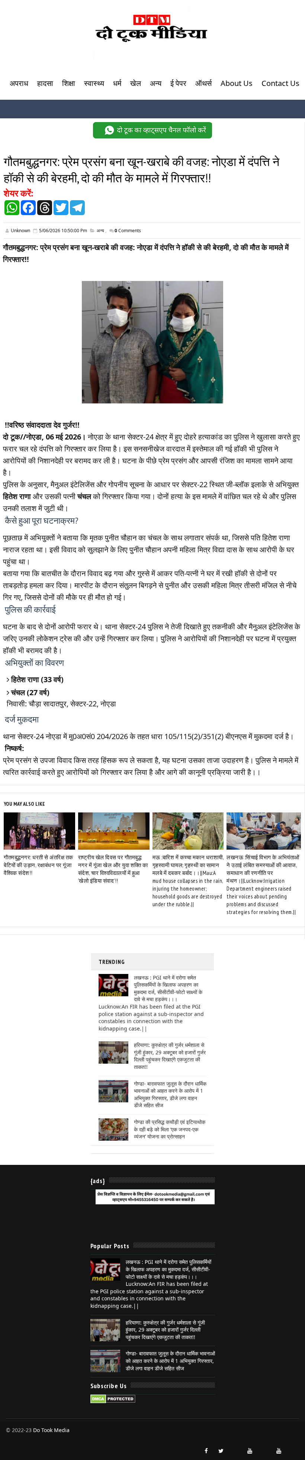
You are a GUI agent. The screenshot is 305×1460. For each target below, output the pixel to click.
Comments (128, 230)
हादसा (45, 83)
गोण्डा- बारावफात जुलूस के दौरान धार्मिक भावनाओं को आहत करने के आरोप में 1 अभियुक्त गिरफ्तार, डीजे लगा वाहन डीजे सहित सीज (170, 1094)
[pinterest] (293, 1447)
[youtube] (250, 1450)
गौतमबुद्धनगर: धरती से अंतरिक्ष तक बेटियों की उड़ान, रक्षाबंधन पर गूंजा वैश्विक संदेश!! (38, 865)
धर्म (117, 83)
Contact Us (280, 83)
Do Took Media (51, 1430)
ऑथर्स (203, 83)
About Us (237, 83)
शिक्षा (68, 83)
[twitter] (221, 1450)
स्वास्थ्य (94, 83)
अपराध (19, 83)
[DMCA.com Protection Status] (112, 1398)
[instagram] (235, 1447)
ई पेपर (178, 83)
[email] (264, 1447)
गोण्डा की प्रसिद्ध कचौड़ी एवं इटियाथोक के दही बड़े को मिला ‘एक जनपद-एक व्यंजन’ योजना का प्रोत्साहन (169, 1129)
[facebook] (206, 1450)
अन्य (155, 83)
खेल (135, 83)
